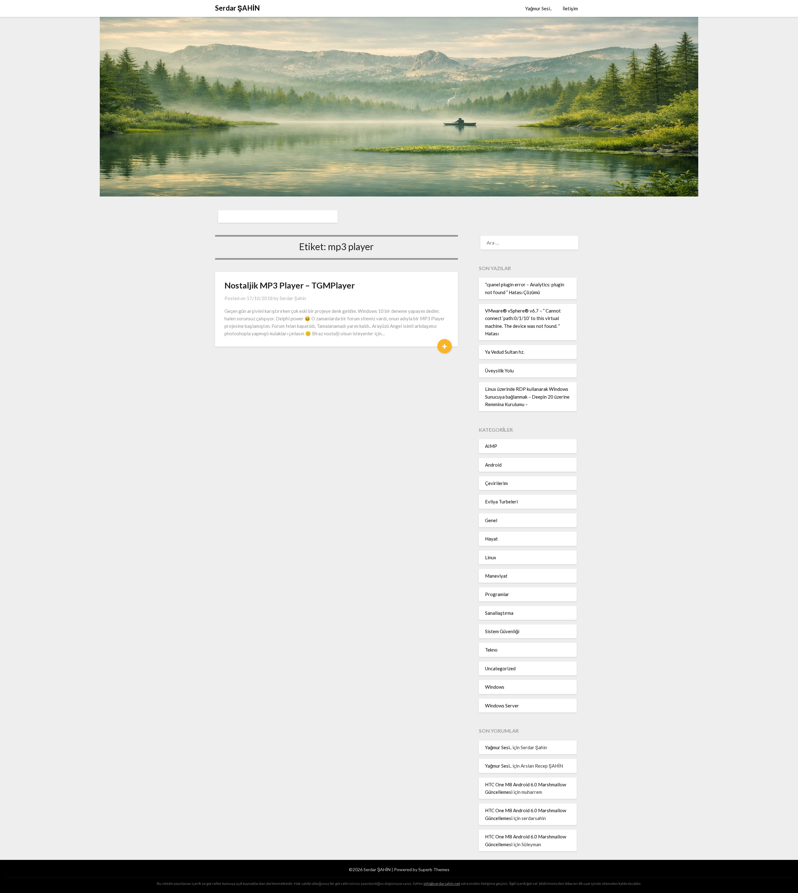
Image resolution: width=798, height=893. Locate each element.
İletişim (570, 8)
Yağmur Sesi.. (538, 8)
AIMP (491, 446)
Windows (494, 687)
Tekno (491, 650)
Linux (490, 557)
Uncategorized (500, 668)
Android (493, 465)
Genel (491, 520)
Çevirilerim (496, 483)
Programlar (497, 594)
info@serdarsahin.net (442, 883)
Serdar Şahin (293, 298)
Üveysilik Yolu (499, 370)
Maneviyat (496, 576)
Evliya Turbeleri (501, 501)
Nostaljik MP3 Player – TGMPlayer (289, 285)
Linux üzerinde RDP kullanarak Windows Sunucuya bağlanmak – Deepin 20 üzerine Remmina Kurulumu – (527, 396)
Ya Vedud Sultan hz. (504, 352)
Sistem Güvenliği (502, 631)
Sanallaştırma (499, 613)
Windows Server (502, 705)
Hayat (491, 538)
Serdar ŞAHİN (237, 8)
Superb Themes (433, 869)
